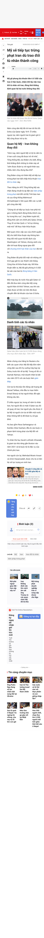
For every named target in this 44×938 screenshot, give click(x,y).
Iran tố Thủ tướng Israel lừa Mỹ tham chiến (25, 688)
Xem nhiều (14, 38)
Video (20, 38)
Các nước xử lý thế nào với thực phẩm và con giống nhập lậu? (36, 691)
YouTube (14, 32)
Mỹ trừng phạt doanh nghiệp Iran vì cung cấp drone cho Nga (35, 589)
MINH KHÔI (37, 487)
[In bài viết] (3, 81)
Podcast (6, 32)
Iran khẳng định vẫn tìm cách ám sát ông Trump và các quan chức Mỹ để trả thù (25, 591)
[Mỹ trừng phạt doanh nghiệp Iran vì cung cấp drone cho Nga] (35, 576)
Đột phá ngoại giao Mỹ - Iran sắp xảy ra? (13, 585)
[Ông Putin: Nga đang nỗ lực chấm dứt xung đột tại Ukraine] (12, 680)
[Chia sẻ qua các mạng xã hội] (39, 508)
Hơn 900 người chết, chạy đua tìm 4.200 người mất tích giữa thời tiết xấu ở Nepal (37, 718)
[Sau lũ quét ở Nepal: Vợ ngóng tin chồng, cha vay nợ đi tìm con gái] (12, 705)
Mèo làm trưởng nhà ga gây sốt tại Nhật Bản (24, 715)
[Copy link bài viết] (34, 508)
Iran (21, 554)
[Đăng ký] (29, 616)
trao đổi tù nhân (32, 554)
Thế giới (30, 38)
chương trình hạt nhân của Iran (23, 249)
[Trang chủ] (3, 39)
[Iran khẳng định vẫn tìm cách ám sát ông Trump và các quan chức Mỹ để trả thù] (25, 576)
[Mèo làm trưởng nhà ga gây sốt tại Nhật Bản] (25, 705)
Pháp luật (37, 38)
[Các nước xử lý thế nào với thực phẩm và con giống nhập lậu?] (37, 680)
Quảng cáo (26, 32)
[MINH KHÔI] (9, 68)
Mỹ (15, 554)
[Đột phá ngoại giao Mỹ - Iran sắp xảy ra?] (14, 576)
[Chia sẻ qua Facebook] (28, 508)
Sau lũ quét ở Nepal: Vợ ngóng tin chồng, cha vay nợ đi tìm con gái (11, 716)
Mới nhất (7, 38)
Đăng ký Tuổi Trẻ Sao (38, 32)
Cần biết (21, 32)
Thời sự (24, 38)
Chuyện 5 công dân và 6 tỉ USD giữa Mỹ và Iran (33, 471)
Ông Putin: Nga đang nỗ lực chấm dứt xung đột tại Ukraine (12, 690)
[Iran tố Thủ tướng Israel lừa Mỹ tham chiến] (25, 680)
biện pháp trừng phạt (16, 559)
